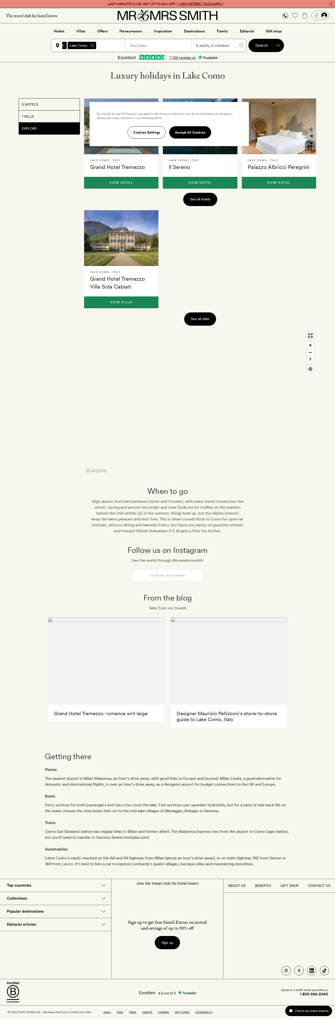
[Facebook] (299, 970)
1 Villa (28, 116)
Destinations (194, 31)
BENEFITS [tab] (263, 886)
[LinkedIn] (311, 970)
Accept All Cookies (190, 132)
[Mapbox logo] (96, 471)
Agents (147, 1012)
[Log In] (320, 15)
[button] (285, 16)
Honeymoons (130, 31)
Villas (80, 31)
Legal (107, 1012)
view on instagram (167, 575)
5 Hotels (30, 104)
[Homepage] (167, 15)
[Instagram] (286, 970)
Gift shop (274, 31)
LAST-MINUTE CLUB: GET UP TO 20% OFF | (165, 4)
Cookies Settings (146, 132)
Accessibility (204, 1012)
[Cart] (304, 15)
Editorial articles (21, 924)
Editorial (247, 31)
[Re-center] (310, 369)
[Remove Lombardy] (63, 45)
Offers (102, 31)
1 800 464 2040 (314, 994)
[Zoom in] (310, 345)
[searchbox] (113, 45)
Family (222, 31)
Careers (163, 1012)
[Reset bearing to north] (310, 359)
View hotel (121, 182)
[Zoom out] (310, 352)
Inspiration (163, 31)
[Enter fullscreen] (310, 335)
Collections (17, 898)
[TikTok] (324, 970)
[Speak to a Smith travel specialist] (285, 15)
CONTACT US (319, 886)
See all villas (200, 319)
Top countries (19, 885)
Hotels (59, 31)
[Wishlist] (295, 15)
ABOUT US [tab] (236, 886)
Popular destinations (25, 911)
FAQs (120, 1012)
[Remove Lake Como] (92, 45)
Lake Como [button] (78, 45)
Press (132, 1012)
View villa (121, 302)
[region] (200, 402)
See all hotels (200, 199)
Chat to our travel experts (311, 1011)
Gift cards (182, 1012)
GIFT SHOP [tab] (289, 886)
